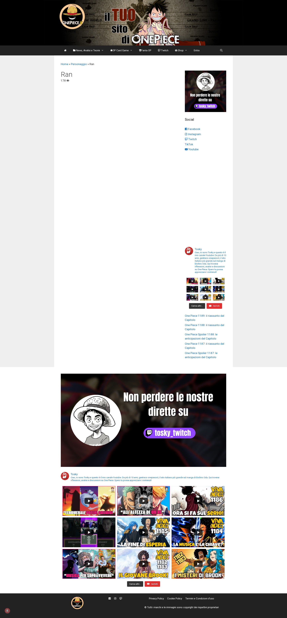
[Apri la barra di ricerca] (221, 50)
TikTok (189, 144)
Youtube (193, 149)
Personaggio (79, 64)
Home (64, 64)
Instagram (194, 134)
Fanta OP (146, 50)
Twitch (164, 50)
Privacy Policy (156, 598)
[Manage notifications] (7, 610)
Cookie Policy (174, 598)
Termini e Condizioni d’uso (199, 598)
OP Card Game (121, 50)
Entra (196, 50)
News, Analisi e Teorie (87, 50)
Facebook (193, 129)
